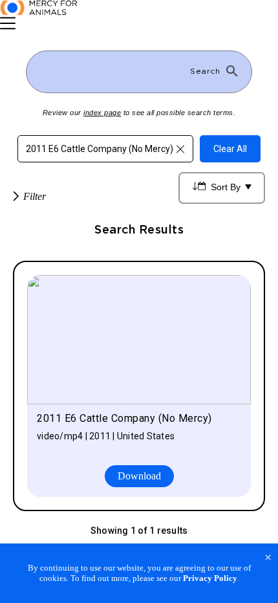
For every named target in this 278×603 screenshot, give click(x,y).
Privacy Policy (210, 578)
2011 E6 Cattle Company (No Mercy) (99, 149)
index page (102, 112)
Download (139, 475)
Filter (34, 196)
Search (205, 71)
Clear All (230, 149)
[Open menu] (8, 23)
